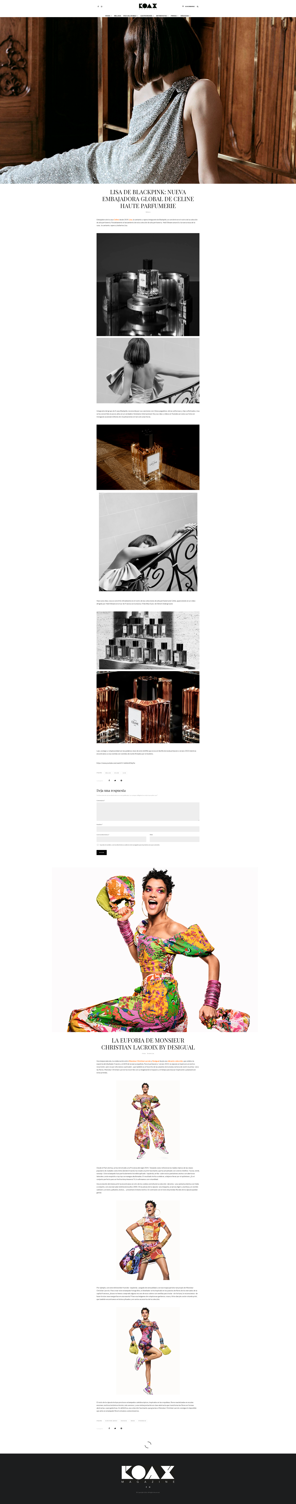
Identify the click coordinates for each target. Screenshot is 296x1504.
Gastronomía (146, 16)
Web (151, 835)
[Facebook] (98, 6)
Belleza (117, 16)
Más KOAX (185, 16)
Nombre (100, 824)
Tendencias (150, 1053)
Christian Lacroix (111, 1420)
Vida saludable (129, 16)
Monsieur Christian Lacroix (140, 1061)
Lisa (130, 220)
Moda (107, 16)
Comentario (101, 800)
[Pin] (121, 780)
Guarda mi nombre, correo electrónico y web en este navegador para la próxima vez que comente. (130, 845)
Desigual (155, 1061)
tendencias (142, 1420)
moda (133, 1420)
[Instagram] (101, 6)
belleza (108, 773)
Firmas (174, 16)
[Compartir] (109, 780)
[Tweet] (115, 780)
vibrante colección (175, 1061)
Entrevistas (161, 16)
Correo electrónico (103, 835)
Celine (116, 220)
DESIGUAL (124, 1420)
